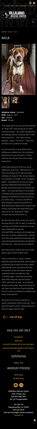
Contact (32, 6)
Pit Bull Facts (18, 378)
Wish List (18, 341)
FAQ (17, 6)
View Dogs (18, 375)
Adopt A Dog (9, 6)
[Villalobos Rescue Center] (18, 14)
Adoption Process (18, 368)
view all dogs (16, 317)
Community (23, 6)
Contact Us (18, 415)
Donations (18, 337)
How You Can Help (18, 330)
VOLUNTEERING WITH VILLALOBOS (18, 344)
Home (4, 32)
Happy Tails (18, 363)
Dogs (10, 32)
